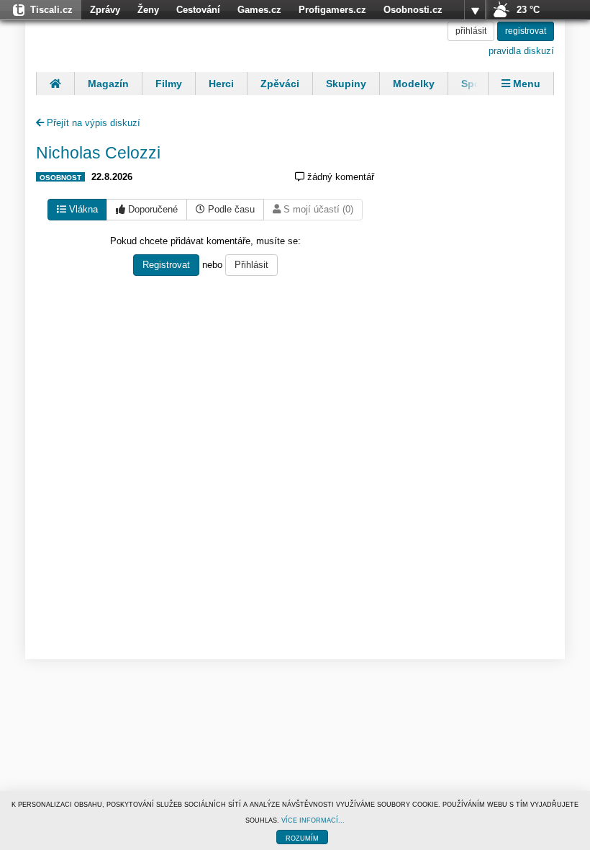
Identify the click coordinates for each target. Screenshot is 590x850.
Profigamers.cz (332, 9)
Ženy (148, 9)
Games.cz (259, 9)
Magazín (108, 83)
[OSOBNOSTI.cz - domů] (129, 40)
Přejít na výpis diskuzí (92, 122)
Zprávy (105, 9)
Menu (525, 83)
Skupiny (346, 83)
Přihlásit (251, 264)
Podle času (230, 209)
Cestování (198, 9)
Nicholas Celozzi (98, 152)
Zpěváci (279, 83)
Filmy (168, 83)
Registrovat (166, 264)
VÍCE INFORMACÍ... (313, 820)
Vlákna (82, 209)
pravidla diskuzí (521, 50)
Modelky (414, 83)
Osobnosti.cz (413, 9)
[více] (475, 10)
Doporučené (151, 209)
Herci (221, 83)
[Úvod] (55, 83)
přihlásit (470, 31)
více (475, 10)
